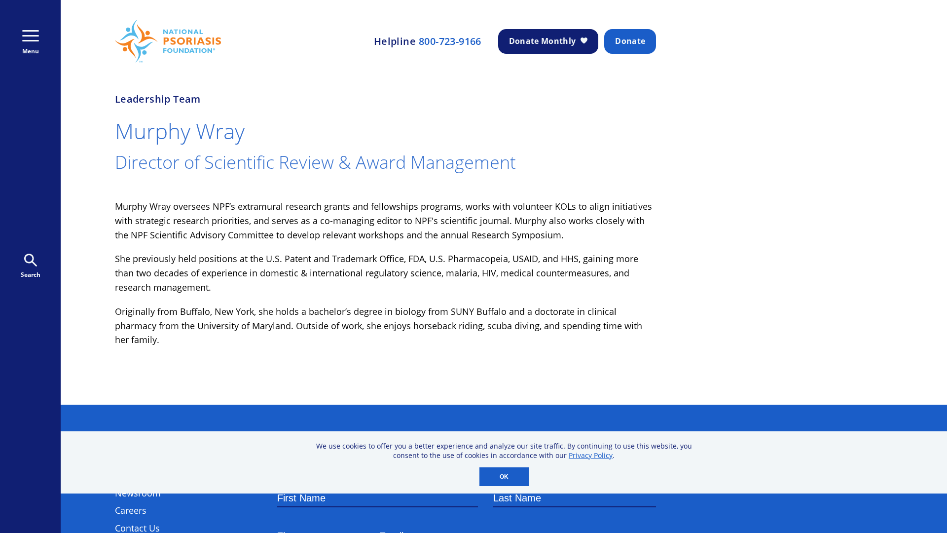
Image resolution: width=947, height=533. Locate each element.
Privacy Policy (591, 455)
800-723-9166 (450, 41)
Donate (630, 41)
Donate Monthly (542, 41)
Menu (30, 51)
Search (30, 274)
